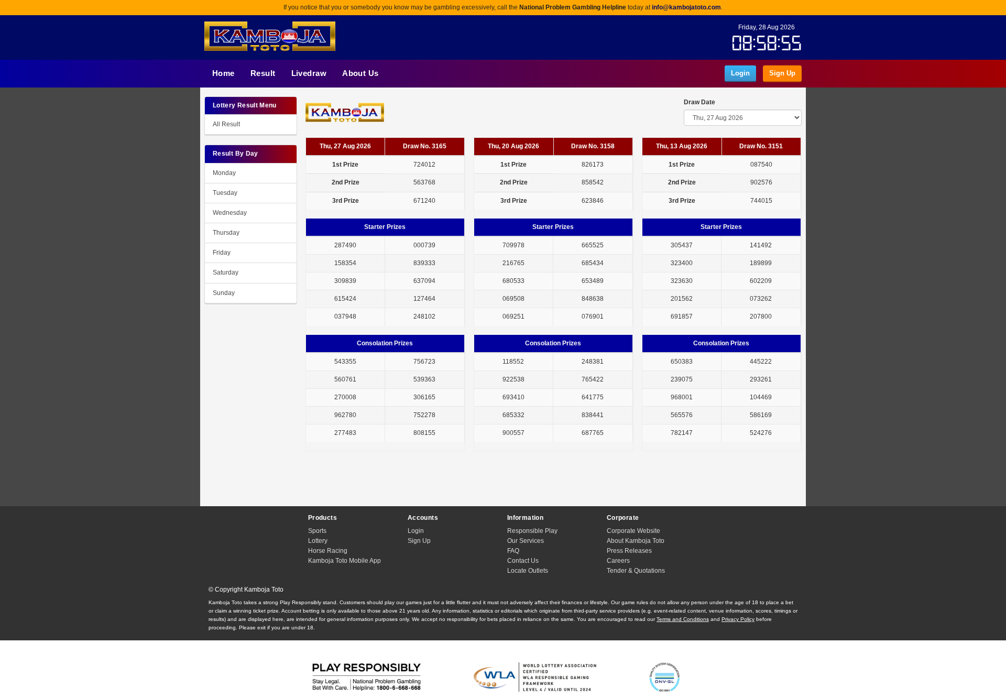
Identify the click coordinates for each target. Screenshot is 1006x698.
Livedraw (309, 73)
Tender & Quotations (636, 570)
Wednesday (230, 212)
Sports (317, 531)
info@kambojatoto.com (686, 7)
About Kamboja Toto (635, 540)
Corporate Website (633, 531)
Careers (618, 560)
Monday (224, 173)
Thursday (226, 232)
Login (740, 73)
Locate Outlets (527, 570)
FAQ (513, 550)
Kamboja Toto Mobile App (344, 560)
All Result (226, 124)
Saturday (225, 272)
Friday (222, 252)
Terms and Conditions (683, 619)
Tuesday (225, 193)
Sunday (224, 293)
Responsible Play (532, 531)
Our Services (525, 540)
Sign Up (782, 73)
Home (223, 73)
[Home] (269, 39)
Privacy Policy (737, 619)
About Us (360, 73)
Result (263, 73)
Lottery (317, 540)
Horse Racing (327, 550)
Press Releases (629, 550)
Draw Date (699, 102)
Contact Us (523, 560)
